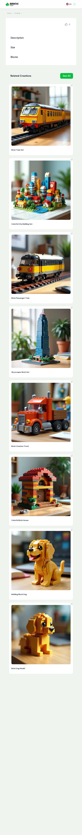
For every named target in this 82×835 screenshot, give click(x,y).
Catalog (17, 13)
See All (67, 75)
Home (9, 13)
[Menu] (74, 4)
